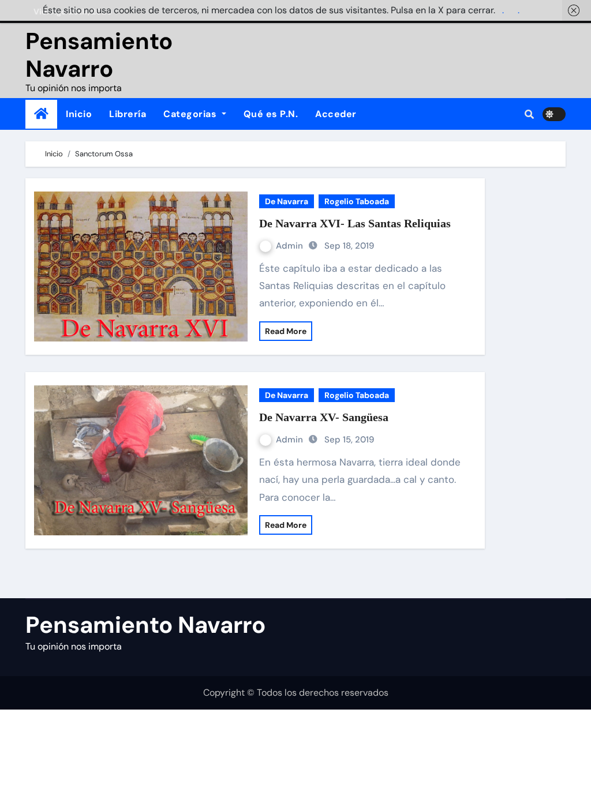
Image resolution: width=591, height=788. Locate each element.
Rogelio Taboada (356, 201)
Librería (127, 114)
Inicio (79, 114)
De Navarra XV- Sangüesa (323, 417)
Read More (285, 331)
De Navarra (286, 201)
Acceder (336, 114)
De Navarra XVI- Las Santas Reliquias (355, 223)
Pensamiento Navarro (99, 55)
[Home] (41, 114)
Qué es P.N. (271, 114)
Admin (290, 246)
